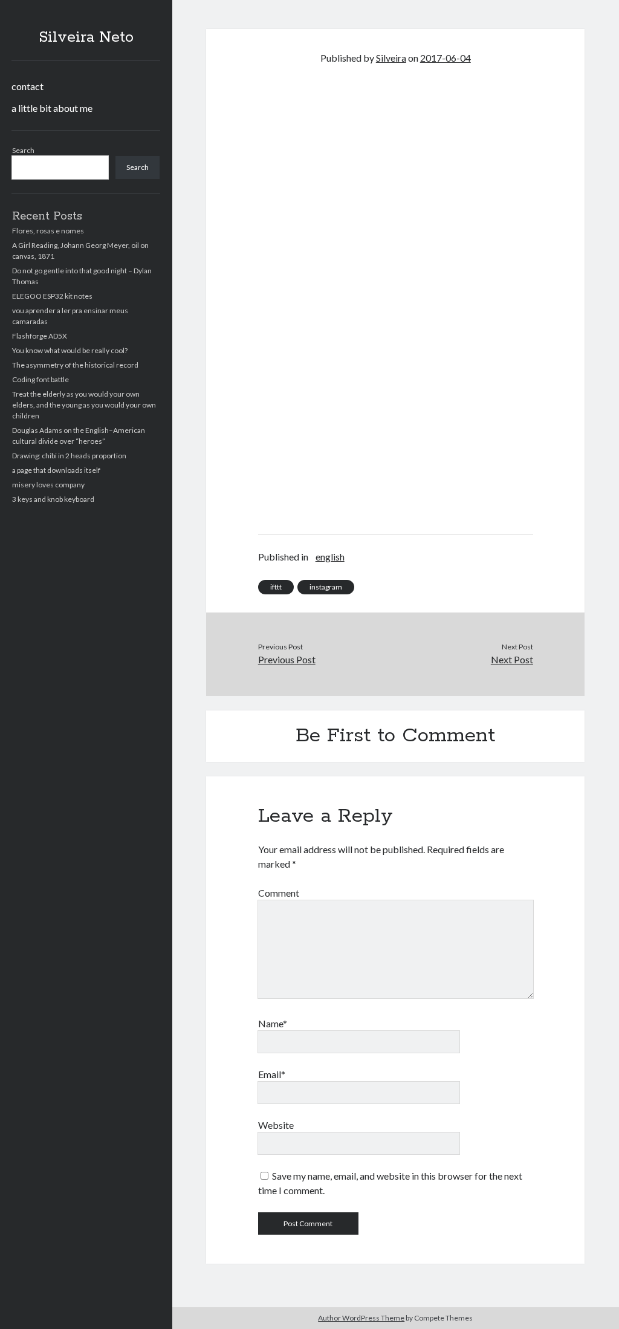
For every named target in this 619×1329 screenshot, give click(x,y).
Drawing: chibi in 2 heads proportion (69, 455)
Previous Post (287, 659)
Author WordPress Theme (361, 1317)
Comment (278, 892)
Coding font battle (40, 379)
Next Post (512, 659)
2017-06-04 (445, 57)
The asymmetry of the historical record (75, 364)
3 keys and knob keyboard (53, 499)
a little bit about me (51, 108)
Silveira (391, 57)
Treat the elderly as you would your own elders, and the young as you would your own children (84, 404)
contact (27, 86)
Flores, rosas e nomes (48, 230)
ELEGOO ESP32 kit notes (52, 296)
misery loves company (48, 484)
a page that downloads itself (56, 470)
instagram (326, 586)
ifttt (276, 586)
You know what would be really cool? (70, 350)
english (330, 556)
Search (23, 150)
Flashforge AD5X (39, 335)
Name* (272, 1023)
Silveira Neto (86, 37)
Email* (271, 1074)
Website (276, 1125)
